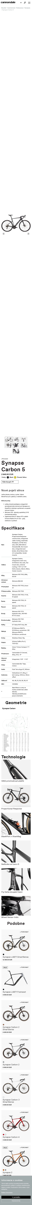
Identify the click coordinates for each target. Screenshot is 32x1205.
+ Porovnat (24, 932)
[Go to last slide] (3, 234)
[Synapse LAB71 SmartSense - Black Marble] (16, 943)
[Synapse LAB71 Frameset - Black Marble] (16, 978)
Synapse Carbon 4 (11, 1137)
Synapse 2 (7, 1172)
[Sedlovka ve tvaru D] (16, 851)
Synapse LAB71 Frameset (14, 992)
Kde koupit (7, 482)
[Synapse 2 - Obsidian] (16, 1158)
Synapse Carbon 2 (11, 1065)
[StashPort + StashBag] (16, 824)
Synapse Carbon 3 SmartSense (11, 1101)
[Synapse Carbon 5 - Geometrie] (16, 728)
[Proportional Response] (16, 796)
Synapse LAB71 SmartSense (16, 957)
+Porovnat (4, 459)
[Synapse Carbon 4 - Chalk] (16, 1123)
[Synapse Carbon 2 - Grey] (16, 1050)
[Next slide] (28, 234)
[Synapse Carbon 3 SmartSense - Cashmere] (16, 1086)
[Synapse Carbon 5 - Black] (16, 223)
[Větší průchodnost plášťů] (16, 769)
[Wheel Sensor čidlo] (16, 906)
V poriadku (16, 1197)
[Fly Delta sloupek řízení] (16, 879)
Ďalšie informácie (6, 1193)
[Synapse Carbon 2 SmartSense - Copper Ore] (16, 1013)
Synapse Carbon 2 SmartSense (11, 1028)
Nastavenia (16, 1201)
